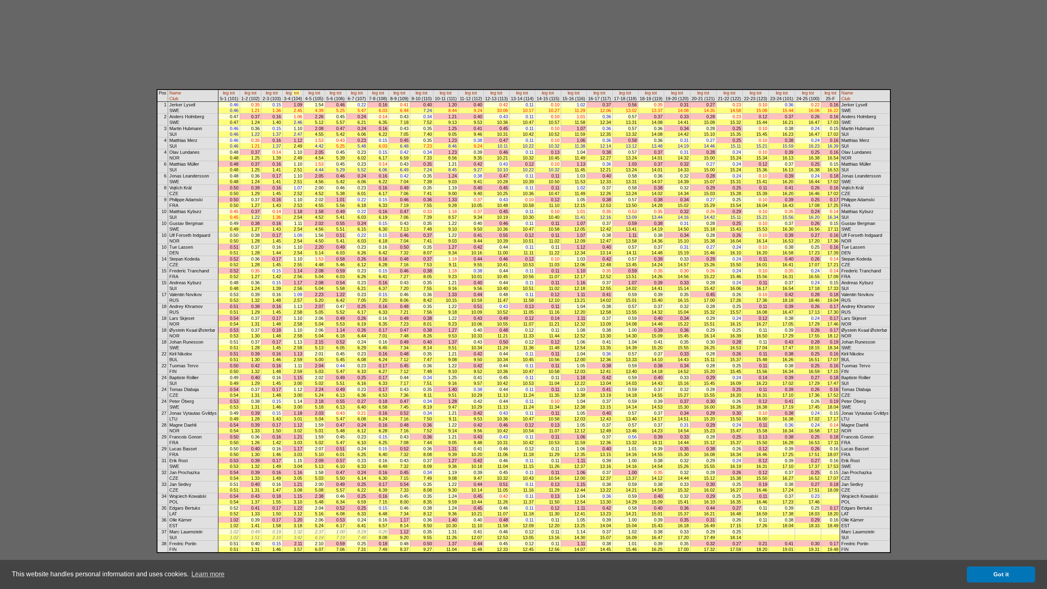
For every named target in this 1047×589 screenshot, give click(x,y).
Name (175, 92)
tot (232, 92)
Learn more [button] (208, 574)
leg (226, 92)
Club (173, 98)
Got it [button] (1001, 574)
